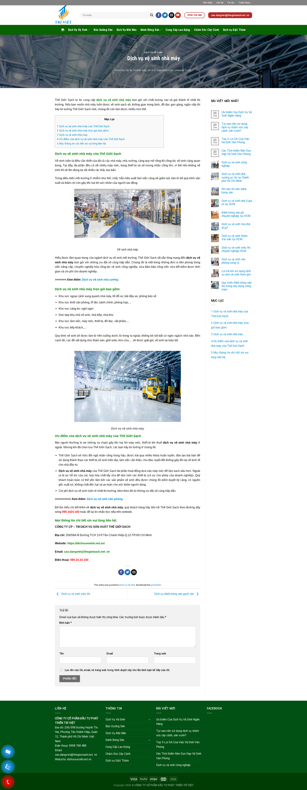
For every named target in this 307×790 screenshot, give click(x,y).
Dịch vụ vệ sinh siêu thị (75, 594)
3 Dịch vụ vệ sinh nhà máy (72, 134)
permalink (156, 585)
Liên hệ (219, 2)
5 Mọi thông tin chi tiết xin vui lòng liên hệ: (81, 143)
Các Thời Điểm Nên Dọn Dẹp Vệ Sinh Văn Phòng (236, 152)
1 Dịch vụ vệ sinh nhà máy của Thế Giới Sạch (83, 126)
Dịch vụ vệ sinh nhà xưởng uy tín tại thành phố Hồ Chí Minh (235, 177)
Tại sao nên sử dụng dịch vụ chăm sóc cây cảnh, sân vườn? (235, 127)
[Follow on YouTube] (178, 15)
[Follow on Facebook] (158, 15)
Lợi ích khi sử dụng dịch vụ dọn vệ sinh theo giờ (236, 272)
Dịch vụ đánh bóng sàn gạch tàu (174, 594)
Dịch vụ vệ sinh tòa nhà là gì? (236, 225)
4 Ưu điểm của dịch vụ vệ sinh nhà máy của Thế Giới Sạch (91, 139)
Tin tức (230, 2)
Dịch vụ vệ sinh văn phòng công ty (233, 261)
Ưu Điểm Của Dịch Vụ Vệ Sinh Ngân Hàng (237, 113)
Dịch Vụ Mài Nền (127, 29)
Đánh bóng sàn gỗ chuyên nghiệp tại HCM (236, 214)
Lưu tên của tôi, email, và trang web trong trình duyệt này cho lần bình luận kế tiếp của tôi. (117, 670)
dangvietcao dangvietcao (174, 70)
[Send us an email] (171, 15)
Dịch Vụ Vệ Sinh (77, 29)
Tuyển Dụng (244, 2)
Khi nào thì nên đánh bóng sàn (234, 190)
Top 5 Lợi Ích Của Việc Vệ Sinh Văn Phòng (235, 140)
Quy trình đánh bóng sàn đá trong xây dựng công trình (237, 286)
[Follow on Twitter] (165, 15)
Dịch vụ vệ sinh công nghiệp (234, 164)
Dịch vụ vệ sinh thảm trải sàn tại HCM (234, 237)
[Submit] (152, 15)
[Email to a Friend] (134, 572)
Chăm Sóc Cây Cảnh (206, 29)
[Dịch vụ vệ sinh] (65, 15)
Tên (61, 653)
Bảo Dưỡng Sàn (103, 29)
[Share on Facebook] (121, 572)
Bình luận (65, 622)
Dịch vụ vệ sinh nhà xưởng (100, 279)
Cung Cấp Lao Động (178, 29)
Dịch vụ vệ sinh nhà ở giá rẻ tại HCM (237, 202)
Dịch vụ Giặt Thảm (234, 29)
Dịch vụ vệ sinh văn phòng (105, 499)
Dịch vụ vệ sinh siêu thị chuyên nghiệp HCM (236, 249)
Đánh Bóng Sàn (150, 29)
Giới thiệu (207, 2)
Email (110, 653)
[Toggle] (149, 719)
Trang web (160, 653)
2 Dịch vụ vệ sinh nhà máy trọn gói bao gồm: (83, 130)
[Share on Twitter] (127, 572)
